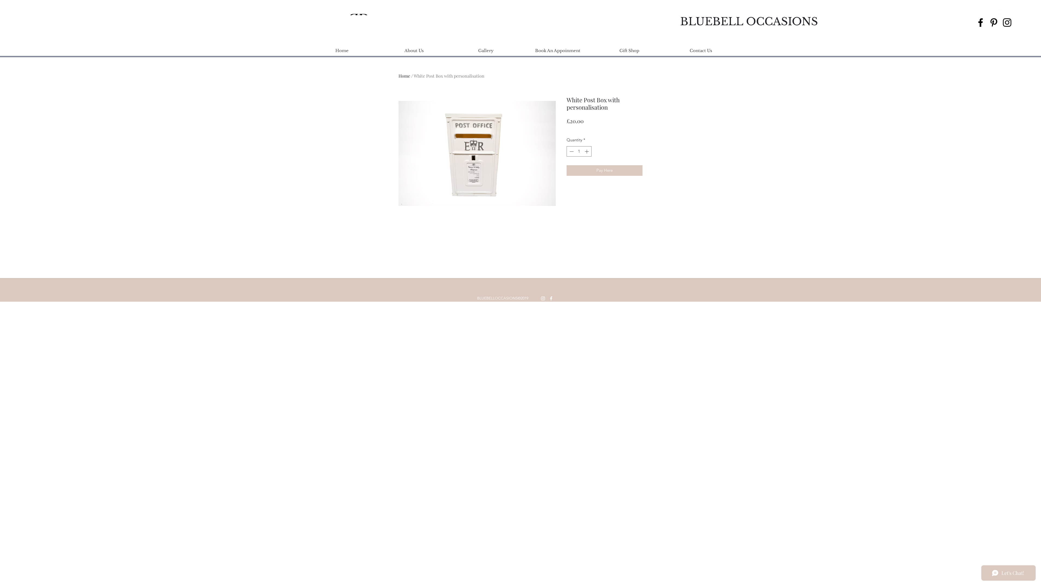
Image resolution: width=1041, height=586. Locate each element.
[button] (1016, 12)
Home (404, 76)
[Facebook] (980, 22)
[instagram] (1000, 12)
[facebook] (1008, 12)
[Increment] (587, 151)
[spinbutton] (579, 151)
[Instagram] (1007, 22)
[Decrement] (571, 151)
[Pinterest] (994, 22)
